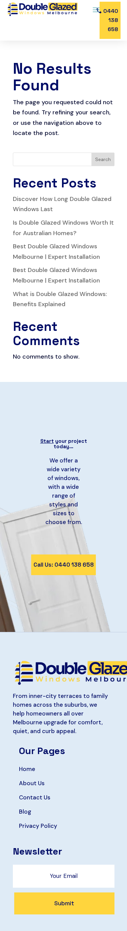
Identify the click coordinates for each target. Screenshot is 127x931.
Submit (64, 903)
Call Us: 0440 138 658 (64, 564)
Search (103, 159)
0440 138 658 (110, 20)
